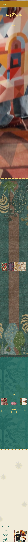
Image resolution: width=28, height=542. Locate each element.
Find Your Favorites (4, 411)
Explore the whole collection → (14, 272)
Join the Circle (23, 412)
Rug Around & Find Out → (14, 26)
